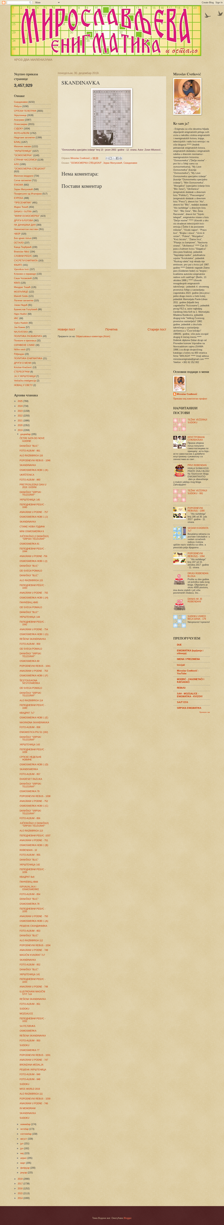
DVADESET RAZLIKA (31, 779)
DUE (179, 644)
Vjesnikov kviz (21, 269)
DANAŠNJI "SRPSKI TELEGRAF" (30, 493)
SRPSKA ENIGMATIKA (189, 708)
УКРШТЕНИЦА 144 (30, 617)
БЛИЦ (17, 142)
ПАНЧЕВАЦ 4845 (29, 602)
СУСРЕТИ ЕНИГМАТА (26, 260)
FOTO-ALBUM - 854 (30, 894)
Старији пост (157, 329)
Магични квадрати (23, 176)
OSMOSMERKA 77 (29, 1050)
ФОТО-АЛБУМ (21, 133)
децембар (25, 434)
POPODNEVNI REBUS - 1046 (35, 460)
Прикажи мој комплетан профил (190, 398)
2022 (20, 415)
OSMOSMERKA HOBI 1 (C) (34, 806)
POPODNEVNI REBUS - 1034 (35, 945)
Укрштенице (20, 115)
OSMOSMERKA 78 (29, 904)
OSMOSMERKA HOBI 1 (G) (34, 634)
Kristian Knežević (23, 367)
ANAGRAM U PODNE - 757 (34, 512)
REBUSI (181, 688)
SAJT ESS (182, 702)
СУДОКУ (18, 128)
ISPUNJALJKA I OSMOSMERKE (29, 888)
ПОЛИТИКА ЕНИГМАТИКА (28, 358)
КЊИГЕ (18, 265)
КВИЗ (17, 282)
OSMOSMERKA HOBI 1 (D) (34, 764)
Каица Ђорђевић (22, 247)
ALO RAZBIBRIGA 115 (31, 580)
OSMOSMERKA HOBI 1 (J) (34, 517)
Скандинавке (130, 163)
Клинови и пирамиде (25, 274)
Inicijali (181, 665)
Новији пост (66, 329)
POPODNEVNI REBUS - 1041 (35, 666)
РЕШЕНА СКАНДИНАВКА (33, 926)
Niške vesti (19, 349)
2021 (20, 420)
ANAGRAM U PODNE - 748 (34, 986)
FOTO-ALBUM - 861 (30, 450)
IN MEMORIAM (28, 1108)
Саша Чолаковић (23, 278)
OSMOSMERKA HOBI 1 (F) (34, 675)
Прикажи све (204, 712)
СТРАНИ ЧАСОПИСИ (25, 159)
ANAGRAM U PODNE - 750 (34, 916)
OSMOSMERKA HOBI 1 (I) (33, 561)
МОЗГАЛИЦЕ (21, 291)
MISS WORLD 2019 (30, 1089)
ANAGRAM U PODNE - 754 (34, 629)
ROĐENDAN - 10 (28, 850)
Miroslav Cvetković (187, 394)
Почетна (111, 329)
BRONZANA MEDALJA (31, 1064)
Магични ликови (22, 146)
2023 (20, 411)
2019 (20, 430)
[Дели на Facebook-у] (117, 158)
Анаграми (19, 120)
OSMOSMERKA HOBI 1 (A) (34, 921)
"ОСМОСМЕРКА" (23, 155)
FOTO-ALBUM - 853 (30, 931)
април (23, 1158)
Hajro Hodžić (20, 314)
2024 (20, 406)
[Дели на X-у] (114, 158)
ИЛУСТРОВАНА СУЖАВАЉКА (196, 438)
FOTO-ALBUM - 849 (30, 1074)
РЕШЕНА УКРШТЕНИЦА (33, 1069)
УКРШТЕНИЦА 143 (30, 744)
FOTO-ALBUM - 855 (30, 855)
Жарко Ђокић (21, 207)
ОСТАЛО (19, 242)
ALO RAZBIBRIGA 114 (31, 700)
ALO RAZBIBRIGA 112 (31, 940)
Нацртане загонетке (24, 137)
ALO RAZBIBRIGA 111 (31, 1093)
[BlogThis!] (110, 158)
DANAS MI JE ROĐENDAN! (195, 600)
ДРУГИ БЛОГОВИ (23, 220)
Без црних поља (22, 238)
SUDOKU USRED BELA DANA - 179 (197, 617)
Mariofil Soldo (21, 296)
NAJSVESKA (21, 331)
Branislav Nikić (21, 251)
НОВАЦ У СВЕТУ (23, 385)
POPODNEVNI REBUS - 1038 (35, 796)
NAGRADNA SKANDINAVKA (34, 722)
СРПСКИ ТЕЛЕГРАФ (25, 111)
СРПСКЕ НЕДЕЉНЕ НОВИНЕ (30, 758)
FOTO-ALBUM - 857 (30, 774)
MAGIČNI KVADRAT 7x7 (32, 955)
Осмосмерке (20, 124)
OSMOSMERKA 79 (29, 791)
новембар (25, 1124)
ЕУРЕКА (18, 198)
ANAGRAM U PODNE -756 (33, 556)
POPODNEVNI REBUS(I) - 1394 (196, 554)
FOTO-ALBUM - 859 (30, 644)
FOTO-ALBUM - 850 (30, 1040)
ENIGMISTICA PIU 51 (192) (34, 732)
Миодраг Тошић (22, 287)
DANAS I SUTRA (23, 211)
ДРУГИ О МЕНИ (22, 363)
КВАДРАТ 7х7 (27, 713)
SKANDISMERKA (29, 769)
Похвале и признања (25, 340)
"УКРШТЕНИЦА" (23, 151)
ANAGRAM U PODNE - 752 (34, 801)
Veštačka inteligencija (25, 380)
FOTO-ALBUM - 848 (30, 1079)
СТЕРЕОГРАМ (22, 371)
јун (22, 1148)
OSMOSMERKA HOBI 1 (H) (34, 597)
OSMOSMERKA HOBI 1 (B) (34, 845)
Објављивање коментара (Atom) (93, 336)
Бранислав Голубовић (25, 309)
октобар (24, 1129)
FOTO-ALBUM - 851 (30, 1004)
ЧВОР (17, 233)
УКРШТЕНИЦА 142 (30, 864)
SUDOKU (24, 1008)
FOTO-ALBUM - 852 (30, 964)
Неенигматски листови (26, 229)
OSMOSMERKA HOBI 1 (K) (34, 470)
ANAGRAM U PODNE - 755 (34, 592)
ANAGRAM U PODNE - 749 (34, 950)
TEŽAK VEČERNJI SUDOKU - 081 (197, 492)
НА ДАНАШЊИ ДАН (25, 225)
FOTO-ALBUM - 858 (30, 727)
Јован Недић (20, 305)
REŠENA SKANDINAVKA (33, 639)
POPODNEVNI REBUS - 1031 (35, 1055)
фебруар (25, 1168)
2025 (20, 401)
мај (22, 1153)
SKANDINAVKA (28, 465)
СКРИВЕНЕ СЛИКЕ (24, 345)
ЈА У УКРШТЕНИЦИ (25, 376)
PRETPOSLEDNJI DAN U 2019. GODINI (33, 486)
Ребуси (18, 106)
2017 (20, 1183)
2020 (20, 425)
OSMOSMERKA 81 (29, 543)
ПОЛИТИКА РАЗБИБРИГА (28, 336)
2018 (20, 1179)
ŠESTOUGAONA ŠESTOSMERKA (30, 681)
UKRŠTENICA (27, 475)
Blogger (127, 1218)
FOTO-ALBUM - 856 (30, 818)
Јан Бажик (19, 327)
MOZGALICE (26, 1013)
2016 (20, 1188)
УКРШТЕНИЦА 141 (30, 974)
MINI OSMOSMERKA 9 (32, 531)
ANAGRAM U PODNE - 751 (34, 840)
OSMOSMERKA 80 (29, 661)
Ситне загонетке (22, 180)
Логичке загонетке (23, 300)
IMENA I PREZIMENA (188, 659)
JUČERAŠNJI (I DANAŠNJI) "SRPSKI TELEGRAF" (34, 537)
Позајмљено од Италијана (28, 193)
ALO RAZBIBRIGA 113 (31, 830)
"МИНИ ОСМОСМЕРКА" (27, 216)
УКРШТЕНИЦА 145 (30, 499)
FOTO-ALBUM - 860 (30, 479)
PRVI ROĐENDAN (197, 465)
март (23, 1163)
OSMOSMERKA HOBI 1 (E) (34, 717)
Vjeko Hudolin (21, 323)
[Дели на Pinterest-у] (120, 158)
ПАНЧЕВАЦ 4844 (29, 882)
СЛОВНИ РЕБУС (23, 256)
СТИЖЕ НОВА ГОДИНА (32, 526)
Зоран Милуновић (112, 163)
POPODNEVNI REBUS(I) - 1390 (196, 509)
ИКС (16, 318)
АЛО (16, 164)
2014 (20, 1198)
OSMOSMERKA (28, 1030)
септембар (26, 1134)
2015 (20, 1193)
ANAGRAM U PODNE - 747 (34, 1060)
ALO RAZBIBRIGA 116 (31, 455)
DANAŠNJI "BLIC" (29, 446)
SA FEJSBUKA (27, 1026)
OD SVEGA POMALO (31, 570)
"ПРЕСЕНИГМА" (22, 202)
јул (22, 1143)
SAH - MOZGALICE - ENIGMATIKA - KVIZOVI (189, 695)
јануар (24, 1172)
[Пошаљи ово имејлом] (107, 158)
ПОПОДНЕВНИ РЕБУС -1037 (35, 835)
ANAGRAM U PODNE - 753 (34, 671)
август (24, 1138)
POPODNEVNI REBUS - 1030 (35, 1098)
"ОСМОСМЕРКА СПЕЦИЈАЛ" (86, 163)
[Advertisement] (112, 298)
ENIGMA (18, 184)
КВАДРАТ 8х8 (27, 877)
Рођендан (19, 354)
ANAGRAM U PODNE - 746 (34, 1103)
